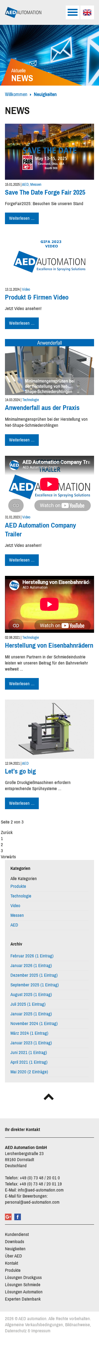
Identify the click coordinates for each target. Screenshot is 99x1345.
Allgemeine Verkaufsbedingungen (34, 1324)
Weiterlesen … (24, 219)
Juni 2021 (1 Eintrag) (28, 1052)
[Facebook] (17, 1217)
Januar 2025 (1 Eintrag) (31, 1014)
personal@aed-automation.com (32, 1202)
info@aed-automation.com (41, 1190)
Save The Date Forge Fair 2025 (45, 192)
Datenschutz (16, 1331)
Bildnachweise (77, 1324)
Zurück (7, 832)
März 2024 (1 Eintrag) (29, 1033)
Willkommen (16, 94)
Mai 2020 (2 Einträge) (29, 1072)
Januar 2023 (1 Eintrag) (31, 1043)
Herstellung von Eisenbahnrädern (49, 645)
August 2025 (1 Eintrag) (31, 994)
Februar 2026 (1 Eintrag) (32, 956)
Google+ (8, 1217)
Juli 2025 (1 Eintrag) (28, 1004)
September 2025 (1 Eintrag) (34, 985)
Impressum (40, 1331)
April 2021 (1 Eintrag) (29, 1062)
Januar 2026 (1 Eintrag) (31, 965)
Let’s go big (20, 771)
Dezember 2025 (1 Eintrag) (34, 975)
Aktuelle (22, 76)
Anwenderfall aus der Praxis (42, 407)
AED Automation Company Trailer (40, 529)
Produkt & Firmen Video (36, 297)
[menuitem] (87, 12)
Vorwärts (8, 856)
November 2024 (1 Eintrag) (34, 1023)
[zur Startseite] (23, 12)
